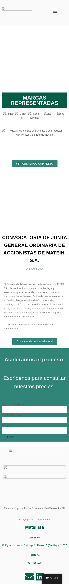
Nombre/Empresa (13, 414)
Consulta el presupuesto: (16, 425)
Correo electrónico (13, 404)
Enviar (11, 436)
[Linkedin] (39, 576)
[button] (55, 11)
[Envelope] (29, 576)
